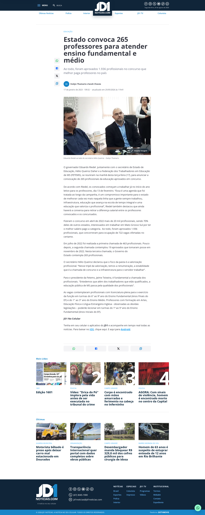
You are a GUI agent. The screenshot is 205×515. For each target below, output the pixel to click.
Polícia (68, 13)
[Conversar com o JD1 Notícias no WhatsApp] (198, 508)
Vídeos (143, 495)
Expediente (158, 502)
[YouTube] (158, 3)
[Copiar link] (57, 83)
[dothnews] (163, 512)
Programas (145, 491)
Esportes (119, 13)
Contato (157, 498)
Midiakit (157, 495)
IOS (92, 329)
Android (125, 329)
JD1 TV (140, 13)
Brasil (116, 491)
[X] (154, 3)
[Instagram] (150, 3)
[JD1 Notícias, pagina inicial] (46, 492)
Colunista (162, 13)
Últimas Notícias (46, 13)
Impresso (130, 495)
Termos (156, 491)
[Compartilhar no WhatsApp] (57, 61)
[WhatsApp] (167, 3)
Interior (86, 13)
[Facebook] (146, 3)
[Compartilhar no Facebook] (57, 68)
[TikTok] (163, 3)
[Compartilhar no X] (57, 76)
